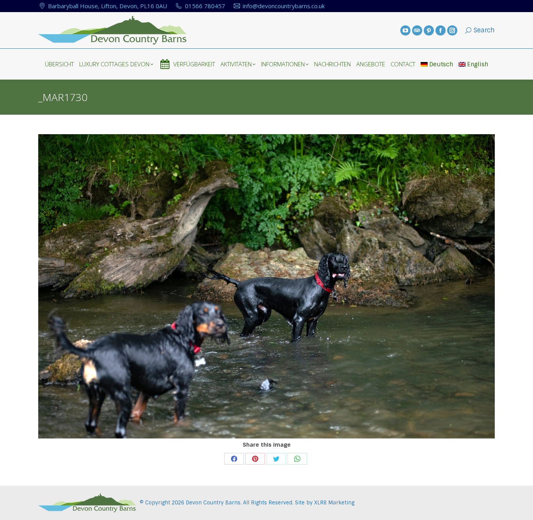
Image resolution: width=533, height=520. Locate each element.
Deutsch (441, 64)
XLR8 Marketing (334, 502)
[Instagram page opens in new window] (452, 30)
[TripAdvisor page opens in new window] (417, 30)
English (477, 64)
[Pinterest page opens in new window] (429, 30)
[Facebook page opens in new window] (440, 30)
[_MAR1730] (266, 286)
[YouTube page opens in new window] (405, 30)
